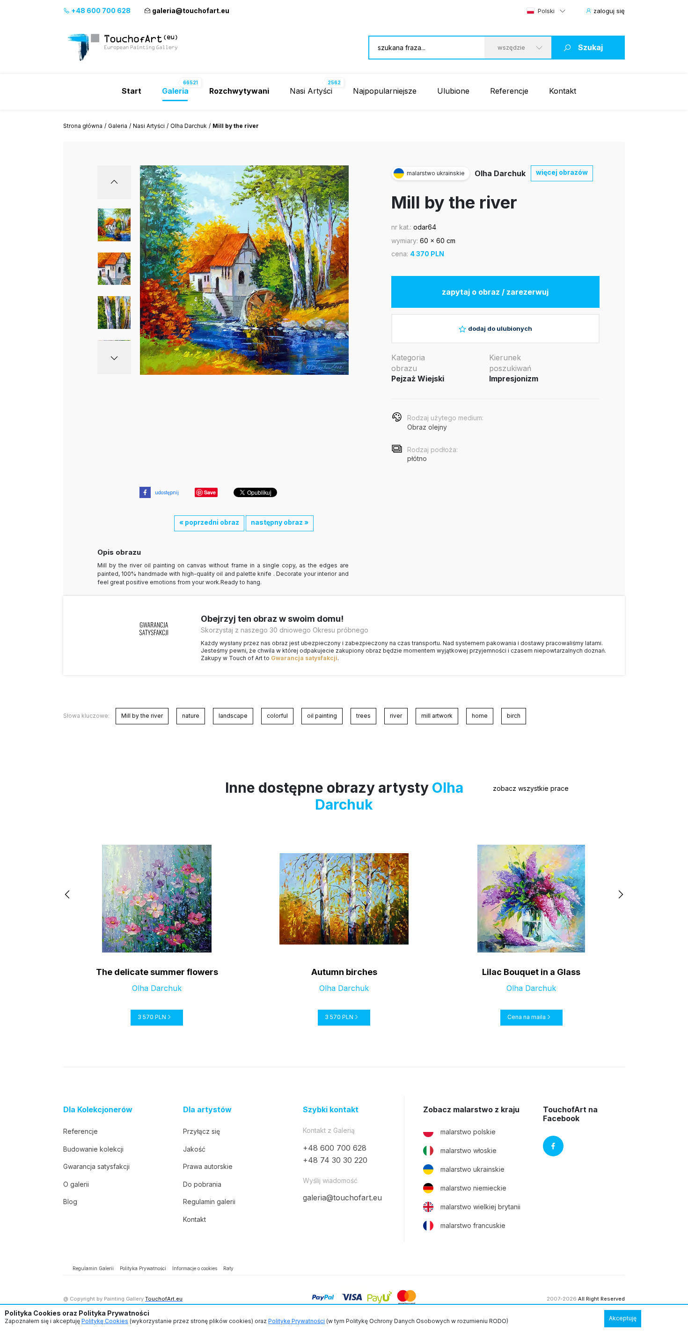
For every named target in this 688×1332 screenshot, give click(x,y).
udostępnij (167, 492)
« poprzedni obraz (209, 522)
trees (363, 715)
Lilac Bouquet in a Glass (531, 972)
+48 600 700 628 (100, 11)
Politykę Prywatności (296, 1321)
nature (190, 715)
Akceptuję (623, 1318)
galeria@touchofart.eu (190, 11)
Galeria (117, 125)
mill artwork (437, 715)
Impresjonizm (513, 378)
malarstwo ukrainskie (472, 1169)
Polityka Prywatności (143, 1268)
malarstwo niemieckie (473, 1188)
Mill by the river (142, 715)
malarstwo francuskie (472, 1225)
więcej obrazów (562, 172)
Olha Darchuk (188, 125)
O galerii (76, 1184)
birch (513, 715)
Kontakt (562, 91)
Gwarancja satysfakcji (304, 658)
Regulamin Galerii (93, 1268)
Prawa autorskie (208, 1166)
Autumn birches (344, 972)
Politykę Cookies (104, 1321)
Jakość (194, 1149)
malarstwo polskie (468, 1132)
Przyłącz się (201, 1131)
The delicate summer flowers (157, 972)
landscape (233, 715)
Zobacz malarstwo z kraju (471, 1109)
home (480, 715)
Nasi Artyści (311, 91)
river (396, 715)
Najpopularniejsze (385, 91)
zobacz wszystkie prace (531, 788)
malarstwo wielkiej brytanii (480, 1207)
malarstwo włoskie (468, 1150)
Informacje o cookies (194, 1268)
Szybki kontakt (331, 1109)
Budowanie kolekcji (93, 1149)
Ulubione (453, 91)
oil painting (322, 715)
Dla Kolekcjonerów (97, 1109)
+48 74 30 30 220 (335, 1160)
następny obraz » (279, 522)
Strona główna (82, 125)
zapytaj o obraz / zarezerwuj (495, 292)
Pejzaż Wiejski (417, 378)
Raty (228, 1268)
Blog (70, 1201)
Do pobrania (202, 1184)
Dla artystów (207, 1109)
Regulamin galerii (209, 1201)
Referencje (509, 91)
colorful (277, 715)
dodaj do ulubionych (500, 328)
